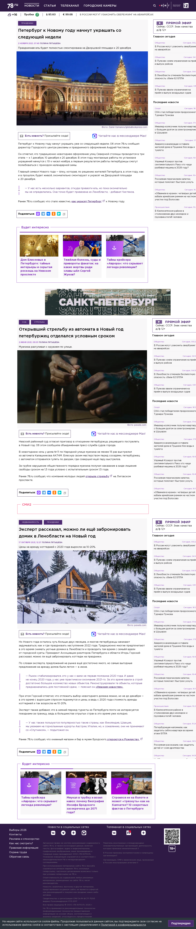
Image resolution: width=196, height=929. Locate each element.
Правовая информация (23, 848)
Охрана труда (18, 852)
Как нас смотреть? (21, 843)
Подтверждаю (180, 923)
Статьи (50, 6)
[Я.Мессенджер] (59, 214)
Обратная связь (19, 857)
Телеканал (69, 6)
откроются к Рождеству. (122, 739)
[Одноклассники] (53, 214)
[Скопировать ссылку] (64, 214)
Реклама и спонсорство (24, 839)
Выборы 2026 (17, 830)
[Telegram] (43, 214)
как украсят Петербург (87, 201)
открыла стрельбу (97, 476)
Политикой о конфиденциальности (123, 925)
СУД (24, 322)
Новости (31, 6)
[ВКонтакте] (48, 214)
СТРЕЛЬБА (39, 322)
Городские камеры (100, 6)
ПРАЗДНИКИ (27, 23)
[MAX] (38, 214)
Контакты (15, 834)
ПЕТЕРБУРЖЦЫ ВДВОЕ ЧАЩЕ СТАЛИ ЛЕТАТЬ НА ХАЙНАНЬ (115, 15)
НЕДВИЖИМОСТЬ (30, 522)
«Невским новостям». (109, 687)
